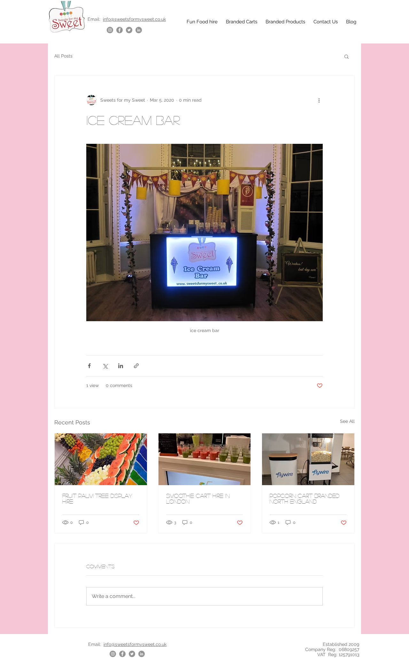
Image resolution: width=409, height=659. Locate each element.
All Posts (63, 55)
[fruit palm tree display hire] (101, 459)
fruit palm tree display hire (97, 498)
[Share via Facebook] (89, 366)
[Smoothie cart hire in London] (204, 459)
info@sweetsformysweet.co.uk (134, 19)
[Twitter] (129, 30)
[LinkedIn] (138, 30)
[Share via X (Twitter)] (105, 366)
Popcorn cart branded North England (304, 498)
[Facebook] (119, 30)
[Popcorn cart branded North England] (308, 459)
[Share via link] (136, 366)
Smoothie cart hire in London (198, 498)
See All (347, 421)
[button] (346, 56)
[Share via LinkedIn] (121, 366)
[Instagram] (110, 30)
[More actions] (319, 100)
